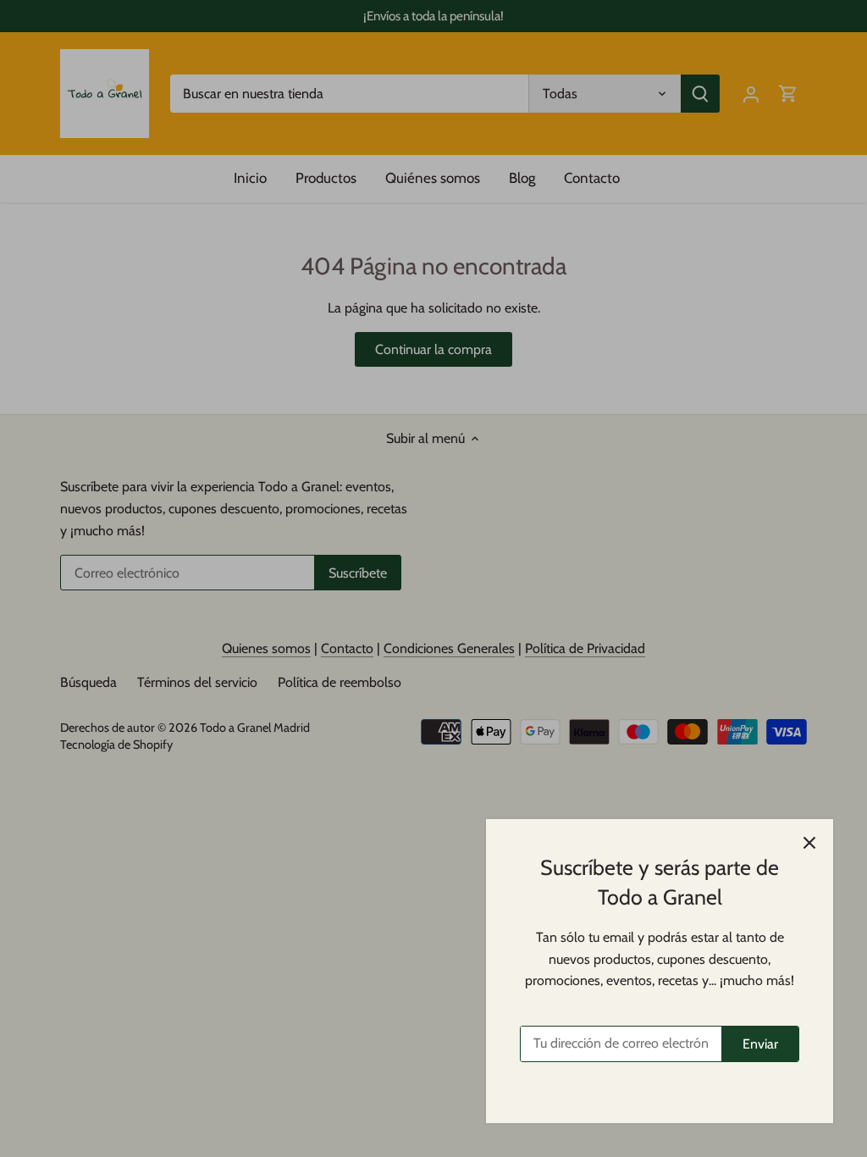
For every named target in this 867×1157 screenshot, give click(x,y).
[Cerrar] (809, 842)
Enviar (760, 1044)
